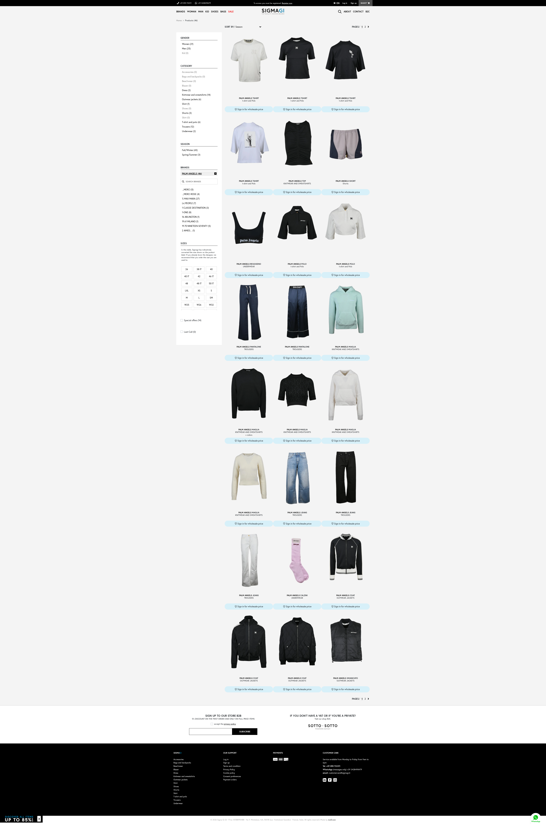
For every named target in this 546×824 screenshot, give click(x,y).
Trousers (188, 126)
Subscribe (244, 731)
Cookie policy (229, 772)
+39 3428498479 (204, 3)
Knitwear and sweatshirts (196, 94)
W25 (186, 304)
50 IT (211, 283)
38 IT (199, 269)
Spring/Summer (191, 154)
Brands (180, 11)
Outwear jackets (191, 99)
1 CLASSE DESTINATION (195, 207)
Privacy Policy (229, 769)
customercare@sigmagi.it (339, 772)
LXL (187, 290)
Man (200, 11)
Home (179, 20)
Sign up (354, 3)
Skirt (186, 117)
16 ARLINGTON (190, 216)
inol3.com (332, 820)
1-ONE (186, 212)
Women (187, 43)
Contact (358, 11)
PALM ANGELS (192, 173)
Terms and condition (231, 766)
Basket (364, 3)
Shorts (187, 112)
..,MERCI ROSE (191, 194)
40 (211, 269)
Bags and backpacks (193, 76)
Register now (287, 3)
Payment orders (230, 779)
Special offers (192, 320)
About (347, 11)
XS (199, 290)
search (340, 11)
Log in (344, 3)
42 (199, 276)
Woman (191, 11)
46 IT (211, 276)
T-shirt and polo (191, 122)
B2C (368, 11)
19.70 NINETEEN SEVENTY (196, 225)
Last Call (190, 331)
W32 (211, 304)
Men (186, 48)
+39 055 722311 (186, 3)
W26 (199, 304)
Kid (207, 11)
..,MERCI (188, 189)
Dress (186, 90)
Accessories (189, 71)
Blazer (186, 85)
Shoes (214, 11)
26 (186, 269)
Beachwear (189, 81)
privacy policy (230, 724)
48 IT (199, 283)
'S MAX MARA (191, 198)
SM (211, 297)
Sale (231, 11)
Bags (223, 11)
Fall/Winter (190, 150)
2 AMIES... (188, 230)
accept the (225, 724)
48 (186, 283)
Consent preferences (232, 776)
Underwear (189, 131)
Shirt (186, 103)
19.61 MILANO (190, 221)
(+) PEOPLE (189, 203)
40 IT (186, 276)
